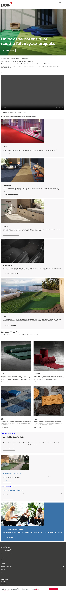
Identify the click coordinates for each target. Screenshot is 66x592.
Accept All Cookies (54, 589)
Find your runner (38, 381)
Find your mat (37, 427)
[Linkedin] (2, 559)
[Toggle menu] (63, 563)
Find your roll (4, 381)
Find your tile (4, 427)
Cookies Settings (43, 589)
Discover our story (5, 72)
